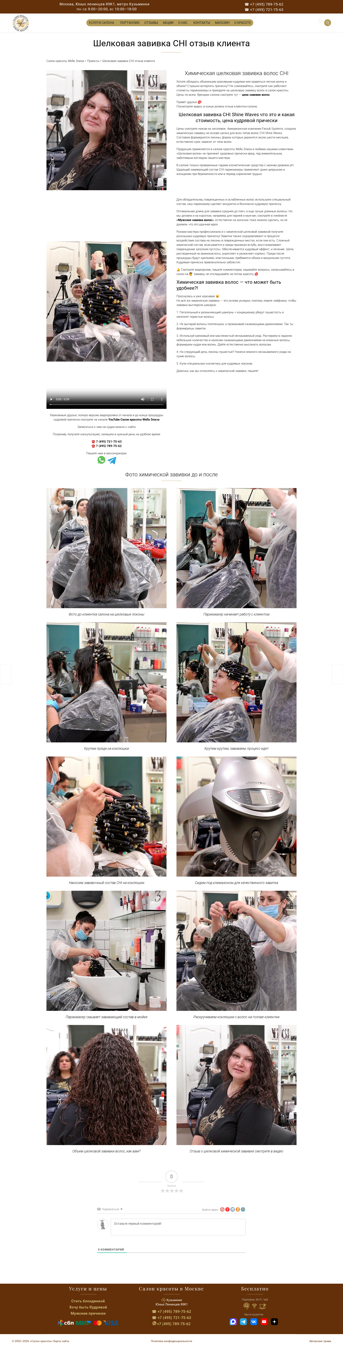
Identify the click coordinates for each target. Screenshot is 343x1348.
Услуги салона (101, 23)
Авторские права (320, 1341)
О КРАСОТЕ (242, 23)
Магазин (222, 23)
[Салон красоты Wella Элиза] (21, 23)
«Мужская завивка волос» (195, 220)
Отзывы (151, 23)
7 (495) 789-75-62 (109, 446)
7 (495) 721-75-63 (109, 441)
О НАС (182, 23)
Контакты (201, 23)
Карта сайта (61, 1341)
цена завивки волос (256, 94)
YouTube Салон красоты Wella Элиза (133, 419)
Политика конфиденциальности (171, 1341)
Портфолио (130, 23)
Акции (168, 23)
